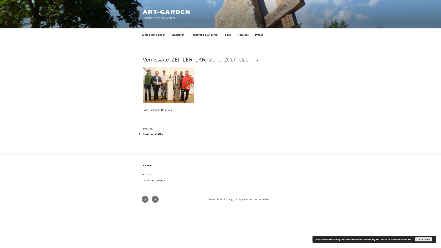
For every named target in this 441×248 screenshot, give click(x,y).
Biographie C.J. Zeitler (205, 34)
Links (228, 34)
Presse (259, 34)
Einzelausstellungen (153, 34)
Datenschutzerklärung (154, 180)
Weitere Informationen (401, 239)
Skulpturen (178, 34)
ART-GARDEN (166, 12)
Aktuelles (243, 34)
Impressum (148, 174)
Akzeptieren (424, 239)
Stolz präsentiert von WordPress (253, 199)
